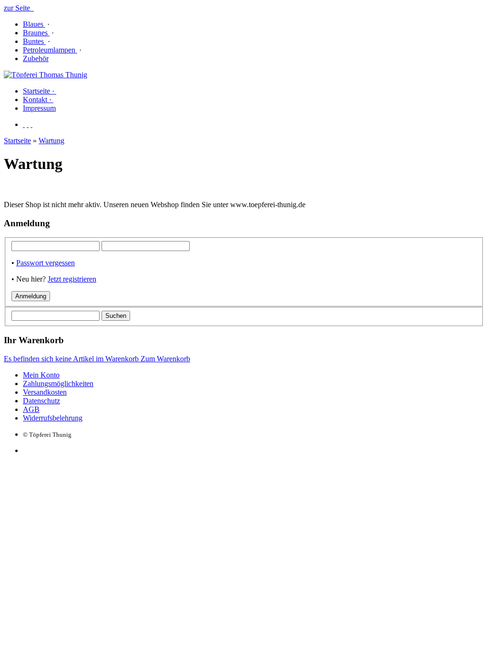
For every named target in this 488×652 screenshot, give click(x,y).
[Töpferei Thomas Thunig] (45, 75)
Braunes (36, 33)
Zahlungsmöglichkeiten (58, 383)
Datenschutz (41, 401)
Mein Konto (41, 375)
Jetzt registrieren (72, 279)
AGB (31, 409)
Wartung (51, 141)
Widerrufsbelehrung (52, 418)
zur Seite (19, 8)
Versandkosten (45, 392)
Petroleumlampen (50, 50)
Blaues (34, 24)
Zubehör (36, 58)
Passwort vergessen (45, 263)
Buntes (34, 41)
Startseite (17, 141)
